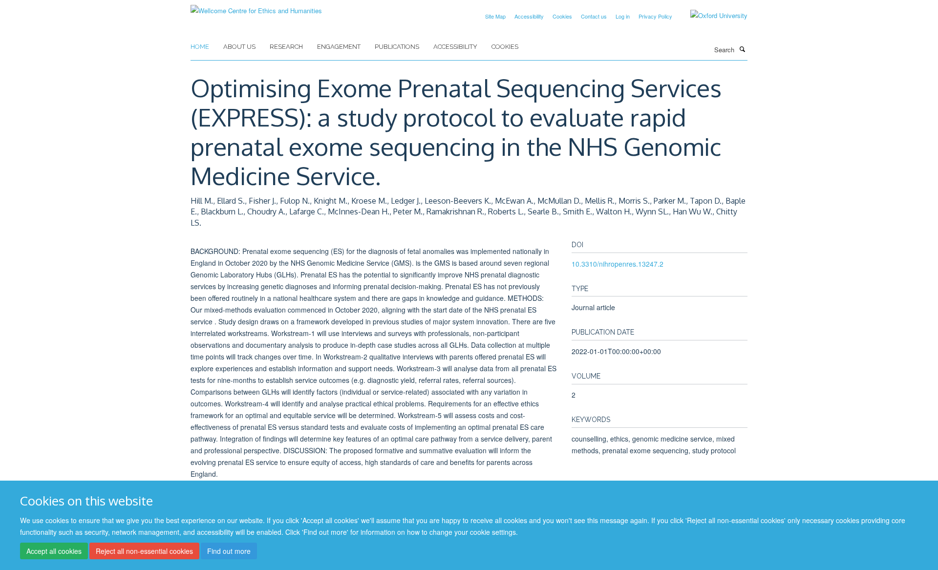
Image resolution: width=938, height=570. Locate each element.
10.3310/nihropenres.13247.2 (617, 264)
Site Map (495, 16)
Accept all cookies (54, 551)
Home (200, 46)
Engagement (339, 46)
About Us (239, 46)
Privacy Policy (655, 16)
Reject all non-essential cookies (144, 551)
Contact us (594, 16)
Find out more (229, 551)
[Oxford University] (711, 15)
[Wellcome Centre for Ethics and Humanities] (256, 7)
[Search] (742, 48)
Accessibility (529, 16)
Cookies (562, 16)
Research (286, 46)
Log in (623, 16)
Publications (397, 46)
